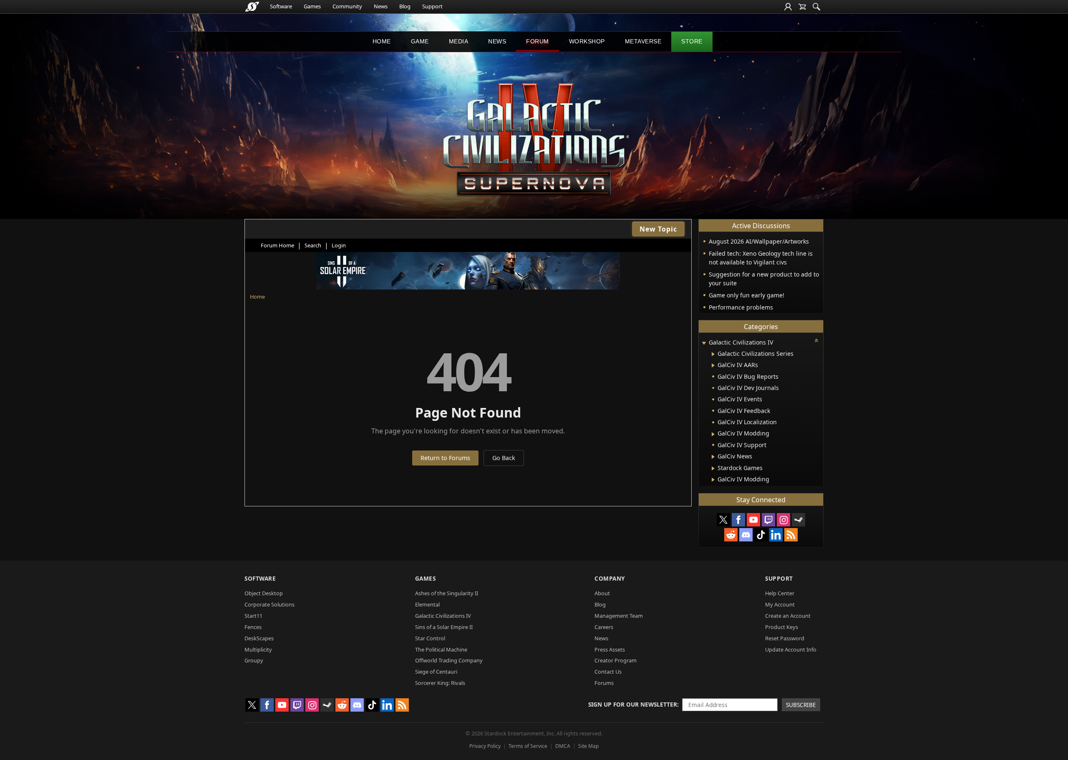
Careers (603, 627)
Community (347, 6)
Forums (604, 683)
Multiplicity (258, 649)
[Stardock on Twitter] (723, 519)
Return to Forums (445, 458)
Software (281, 6)
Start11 (253, 615)
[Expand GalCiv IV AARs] (713, 365)
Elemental (427, 604)
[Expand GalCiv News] (713, 457)
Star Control (430, 638)
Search (313, 245)
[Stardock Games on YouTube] (753, 519)
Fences (253, 627)
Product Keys (781, 627)
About (602, 593)
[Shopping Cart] (802, 6)
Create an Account (788, 615)
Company (609, 578)
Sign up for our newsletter (632, 704)
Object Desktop (263, 593)
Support (432, 6)
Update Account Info (790, 649)
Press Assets (609, 649)
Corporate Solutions (269, 604)
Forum (537, 41)
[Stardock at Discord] (745, 534)
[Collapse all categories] (816, 340)
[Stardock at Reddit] (730, 534)
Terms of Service (528, 746)
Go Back (503, 458)
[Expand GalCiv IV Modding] (713, 434)
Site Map (588, 746)
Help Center (779, 593)
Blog (405, 6)
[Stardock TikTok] (760, 534)
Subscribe (801, 705)
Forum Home (277, 245)
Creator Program (615, 660)
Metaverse (643, 41)
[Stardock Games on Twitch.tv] (768, 519)
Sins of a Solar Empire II (444, 627)
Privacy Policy (485, 746)
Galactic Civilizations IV (443, 615)
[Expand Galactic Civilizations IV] (704, 343)
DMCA (562, 746)
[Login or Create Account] (788, 6)
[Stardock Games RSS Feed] (790, 534)
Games (312, 6)
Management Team (618, 615)
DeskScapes (259, 638)
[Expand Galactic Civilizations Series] (713, 354)
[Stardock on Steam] (798, 519)
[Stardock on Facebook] (738, 519)
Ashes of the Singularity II (446, 593)
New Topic (658, 229)
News (381, 6)
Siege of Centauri (436, 671)
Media (459, 41)
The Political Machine (441, 649)
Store (692, 41)
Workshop (587, 41)
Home (382, 41)
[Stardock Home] (252, 7)
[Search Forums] (816, 6)
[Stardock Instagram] (783, 519)
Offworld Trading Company (449, 660)
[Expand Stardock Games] (713, 468)
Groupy (253, 660)
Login (339, 245)
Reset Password (784, 638)
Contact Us (608, 671)
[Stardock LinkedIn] (775, 534)
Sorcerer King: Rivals (440, 683)
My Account (780, 604)
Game (420, 41)
